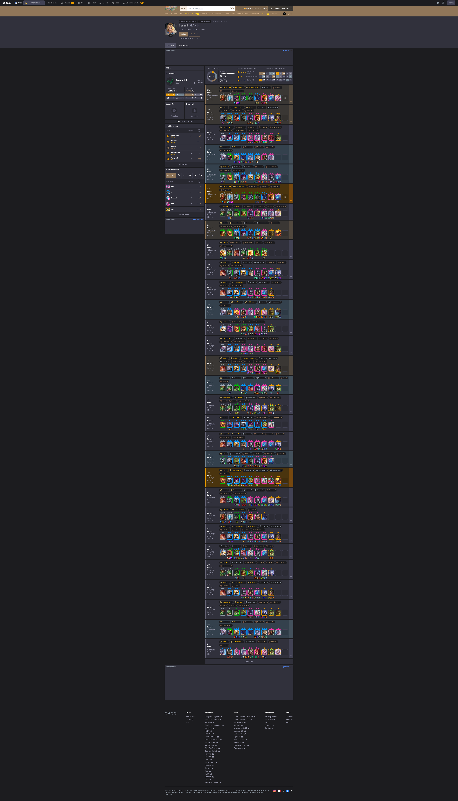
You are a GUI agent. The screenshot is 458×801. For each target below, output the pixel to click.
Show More (183, 164)
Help (266, 722)
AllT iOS (237, 725)
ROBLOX (208, 734)
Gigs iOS (237, 737)
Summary (170, 45)
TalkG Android (239, 740)
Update (183, 34)
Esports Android (240, 745)
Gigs (206, 780)
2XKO (207, 760)
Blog (187, 722)
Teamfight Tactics (34, 3)
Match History (184, 45)
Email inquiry (270, 725)
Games (208, 768)
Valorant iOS (238, 731)
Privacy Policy (270, 717)
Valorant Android (240, 728)
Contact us (269, 728)
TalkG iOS (237, 742)
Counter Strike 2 (211, 751)
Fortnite (208, 754)
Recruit (288, 722)
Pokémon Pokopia (212, 740)
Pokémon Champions (213, 725)
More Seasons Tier (219, 21)
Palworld (208, 722)
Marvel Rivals (210, 742)
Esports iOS (238, 748)
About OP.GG (191, 717)
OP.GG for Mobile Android (243, 717)
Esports (208, 777)
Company (189, 719)
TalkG (207, 774)
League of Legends (212, 717)
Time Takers (210, 762)
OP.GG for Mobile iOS (241, 719)
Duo (206, 771)
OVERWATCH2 (210, 737)
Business (289, 717)
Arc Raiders (209, 745)
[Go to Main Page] (7, 3)
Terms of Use (270, 719)
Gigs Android (238, 734)
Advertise (289, 719)
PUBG (207, 731)
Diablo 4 (208, 757)
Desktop (208, 765)
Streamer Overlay (212, 782)
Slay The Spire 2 (211, 748)
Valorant (208, 728)
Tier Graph (194, 34)
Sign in (451, 3)
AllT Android (238, 722)
